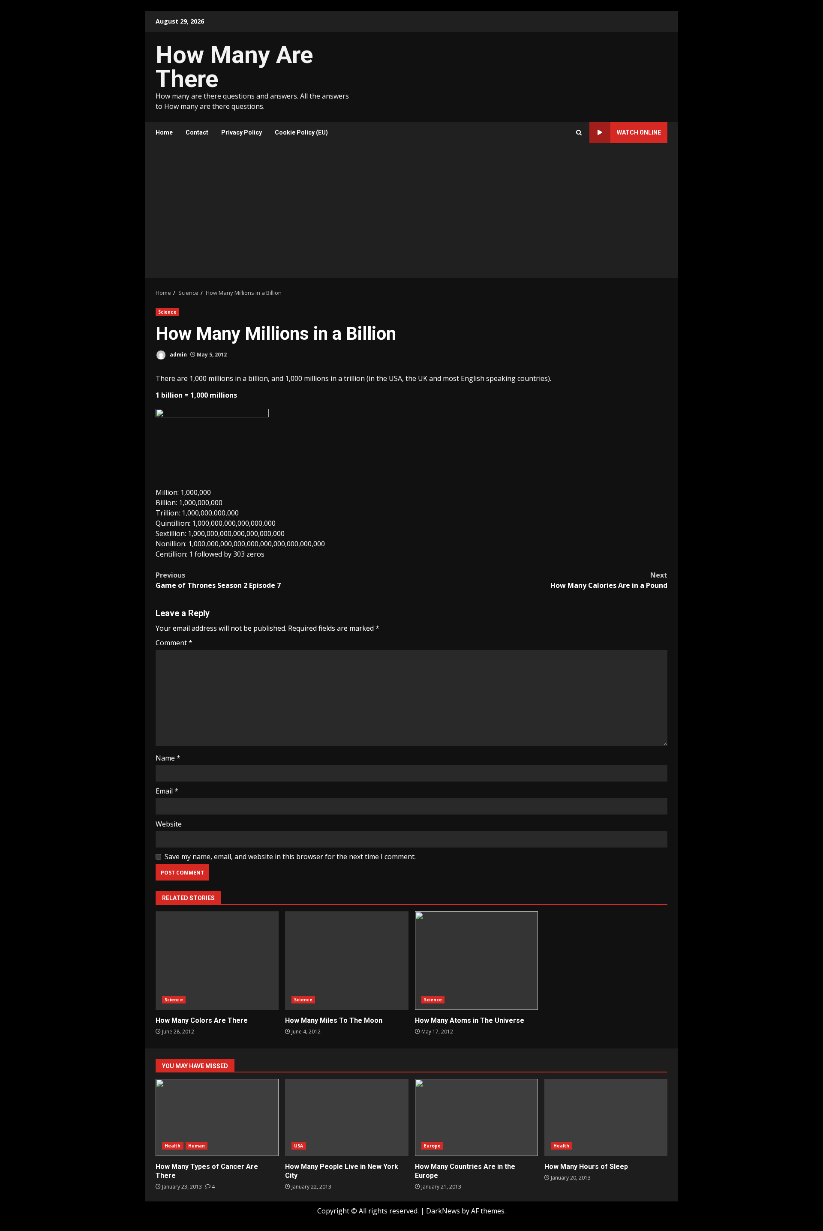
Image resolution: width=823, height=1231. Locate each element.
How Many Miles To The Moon (346, 960)
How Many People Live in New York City (346, 1117)
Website (169, 824)
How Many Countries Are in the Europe (476, 1117)
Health (173, 1146)
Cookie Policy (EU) (301, 132)
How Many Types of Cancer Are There (217, 1117)
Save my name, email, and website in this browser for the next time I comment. (290, 856)
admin (177, 354)
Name (168, 758)
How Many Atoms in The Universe (476, 960)
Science (167, 312)
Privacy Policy (241, 132)
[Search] (579, 132)
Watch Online (639, 132)
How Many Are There (234, 67)
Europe (432, 1146)
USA (298, 1146)
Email (167, 791)
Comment (174, 642)
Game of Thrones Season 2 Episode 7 (218, 580)
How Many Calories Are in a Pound (608, 580)
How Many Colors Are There (217, 960)
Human (196, 1146)
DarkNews (443, 1211)
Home (164, 132)
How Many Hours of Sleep (605, 1117)
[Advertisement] (411, 214)
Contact (197, 132)
